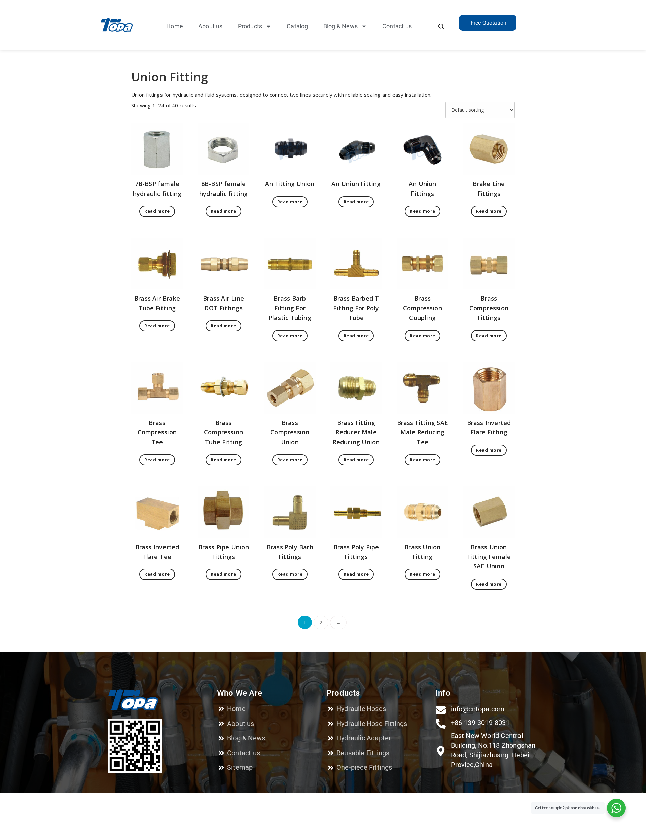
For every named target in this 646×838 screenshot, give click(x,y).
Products (250, 26)
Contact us (397, 26)
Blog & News (340, 26)
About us (210, 26)
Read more (157, 211)
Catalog (297, 26)
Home (174, 26)
